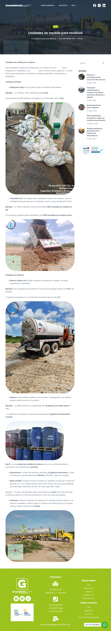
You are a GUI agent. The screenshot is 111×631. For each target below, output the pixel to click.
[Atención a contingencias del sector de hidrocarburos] (81, 77)
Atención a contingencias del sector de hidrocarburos (96, 77)
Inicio (89, 585)
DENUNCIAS (88, 610)
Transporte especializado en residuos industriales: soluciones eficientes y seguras (95, 92)
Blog (55, 26)
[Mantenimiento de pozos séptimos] (81, 107)
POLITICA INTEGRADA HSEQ (88, 617)
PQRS (89, 607)
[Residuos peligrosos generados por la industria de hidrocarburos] (81, 130)
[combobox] (90, 63)
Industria (63, 5)
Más (73, 5)
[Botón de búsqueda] (103, 63)
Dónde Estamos (89, 598)
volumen (34, 71)
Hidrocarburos (47, 5)
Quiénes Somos (88, 595)
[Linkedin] (22, 598)
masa (59, 68)
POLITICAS (89, 614)
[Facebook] (94, 5)
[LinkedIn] (103, 5)
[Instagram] (99, 5)
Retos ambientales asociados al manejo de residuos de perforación (96, 118)
